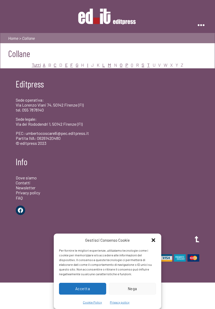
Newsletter (25, 187)
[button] (153, 240)
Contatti (23, 182)
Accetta (82, 288)
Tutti (36, 65)
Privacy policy (120, 302)
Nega (132, 288)
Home (13, 38)
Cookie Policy (92, 302)
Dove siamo (26, 177)
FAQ (19, 197)
